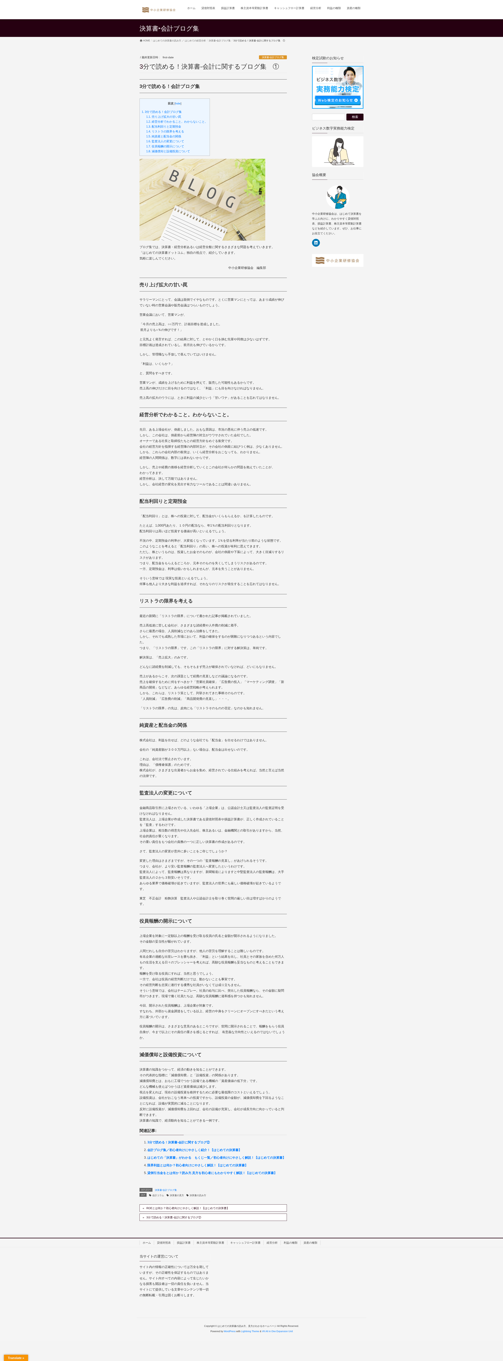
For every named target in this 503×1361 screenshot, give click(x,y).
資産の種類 (310, 1242)
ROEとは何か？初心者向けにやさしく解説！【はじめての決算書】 (187, 1208)
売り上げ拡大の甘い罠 (163, 116)
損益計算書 (184, 1242)
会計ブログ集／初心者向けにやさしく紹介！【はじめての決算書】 (194, 1150)
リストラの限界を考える (165, 131)
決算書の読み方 (198, 1195)
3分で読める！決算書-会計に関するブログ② (178, 1142)
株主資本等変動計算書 (210, 1242)
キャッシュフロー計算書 (245, 1242)
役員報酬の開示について (165, 146)
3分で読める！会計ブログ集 (162, 111)
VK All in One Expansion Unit (277, 1331)
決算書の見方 (177, 1195)
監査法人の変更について (165, 141)
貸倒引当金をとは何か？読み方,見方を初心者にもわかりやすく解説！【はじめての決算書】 (212, 1173)
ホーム (147, 1242)
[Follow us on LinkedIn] (316, 243)
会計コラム (158, 1195)
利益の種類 (290, 1242)
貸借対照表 (164, 1242)
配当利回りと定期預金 (163, 126)
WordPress (230, 1331)
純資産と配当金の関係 (163, 136)
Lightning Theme (250, 1331)
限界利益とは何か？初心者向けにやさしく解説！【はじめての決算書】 (197, 1165)
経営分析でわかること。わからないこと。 (177, 121)
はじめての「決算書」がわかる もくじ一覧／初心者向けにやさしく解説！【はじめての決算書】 (216, 1157)
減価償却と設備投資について (168, 151)
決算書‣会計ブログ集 (273, 57)
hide (178, 103)
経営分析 (272, 1242)
